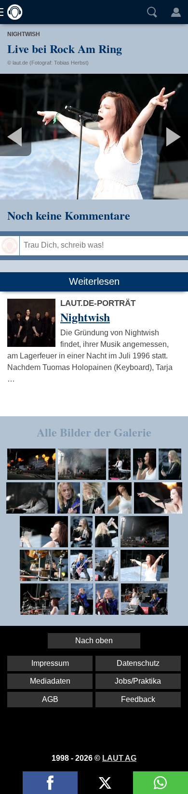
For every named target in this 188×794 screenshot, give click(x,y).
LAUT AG (119, 758)
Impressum (50, 663)
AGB (50, 699)
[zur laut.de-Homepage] (12, 12)
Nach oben (94, 640)
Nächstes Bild (94, 136)
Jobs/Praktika (138, 681)
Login (176, 12)
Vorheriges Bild (31, 136)
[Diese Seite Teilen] (50, 782)
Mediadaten (50, 681)
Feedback (138, 699)
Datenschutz (138, 663)
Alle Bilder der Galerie (94, 431)
